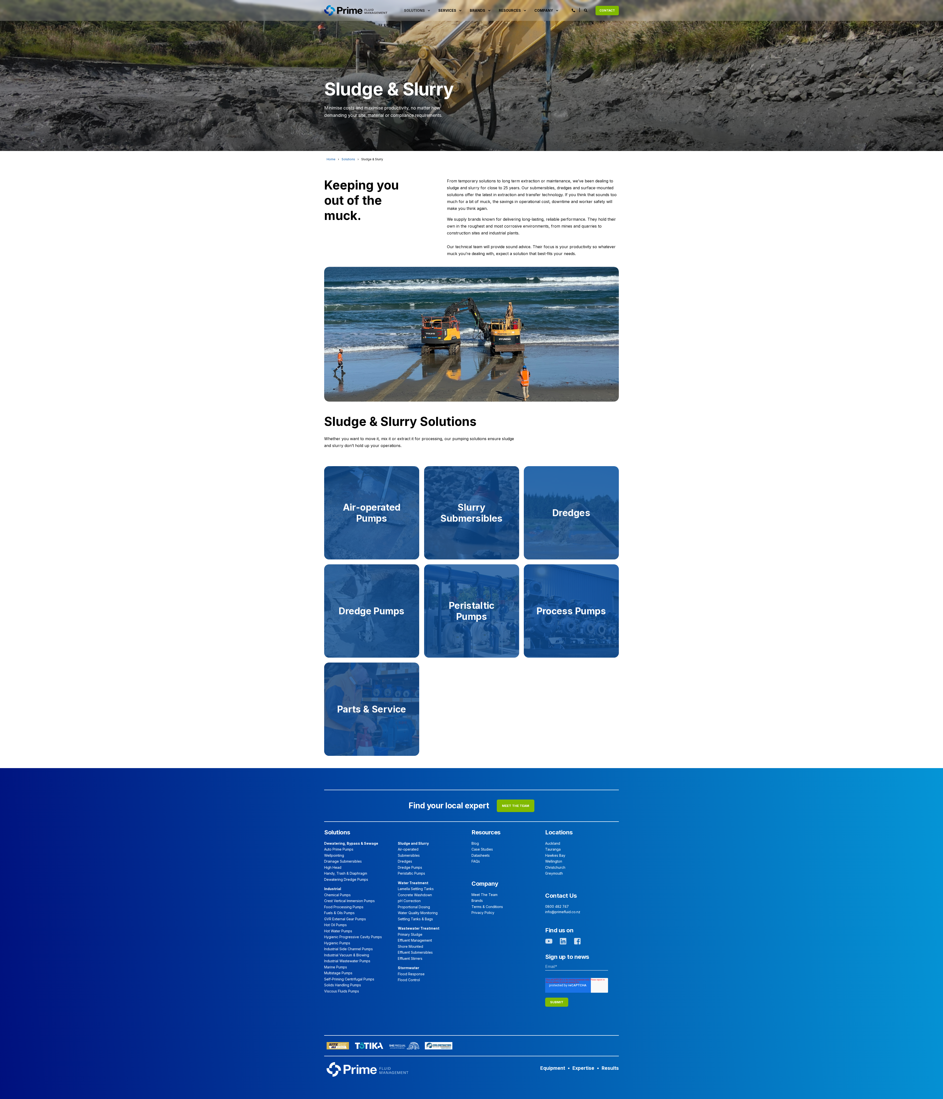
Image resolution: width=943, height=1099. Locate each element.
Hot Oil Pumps (335, 925)
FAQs (476, 861)
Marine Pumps (335, 967)
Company (485, 883)
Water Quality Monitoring (418, 913)
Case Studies (482, 849)
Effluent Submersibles (415, 952)
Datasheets (481, 855)
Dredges (405, 861)
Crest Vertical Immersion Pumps (349, 901)
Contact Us (561, 895)
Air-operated (408, 849)
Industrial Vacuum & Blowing (346, 955)
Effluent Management (415, 940)
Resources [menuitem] (510, 10)
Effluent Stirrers (410, 958)
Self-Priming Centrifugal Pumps (349, 979)
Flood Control (409, 980)
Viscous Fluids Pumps (341, 991)
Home (331, 159)
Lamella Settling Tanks (416, 889)
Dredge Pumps (410, 867)
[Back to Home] (355, 10)
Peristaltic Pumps (411, 873)
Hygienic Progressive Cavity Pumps (353, 937)
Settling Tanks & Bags (415, 919)
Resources (486, 832)
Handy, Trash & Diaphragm (345, 873)
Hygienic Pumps (337, 943)
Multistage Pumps (338, 973)
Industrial (332, 889)
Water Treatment (413, 883)
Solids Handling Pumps (342, 985)
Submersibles (409, 855)
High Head (332, 867)
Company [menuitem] (543, 10)
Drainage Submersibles (343, 861)
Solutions (348, 159)
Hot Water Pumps (338, 931)
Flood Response (411, 974)
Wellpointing (334, 855)
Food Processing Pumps (343, 907)
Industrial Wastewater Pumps (347, 961)
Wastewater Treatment (418, 928)
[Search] (586, 10)
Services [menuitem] (447, 10)
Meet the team (515, 806)
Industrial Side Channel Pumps (348, 949)
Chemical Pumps (337, 895)
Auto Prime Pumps (338, 849)
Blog (475, 843)
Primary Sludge (410, 934)
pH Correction (409, 901)
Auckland (552, 843)
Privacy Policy (483, 912)
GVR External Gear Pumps (345, 919)
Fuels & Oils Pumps (339, 913)
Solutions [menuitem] (414, 10)
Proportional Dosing (414, 907)
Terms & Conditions (487, 907)
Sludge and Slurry (413, 843)
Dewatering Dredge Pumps (346, 879)
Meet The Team (485, 895)
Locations (559, 832)
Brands (477, 900)
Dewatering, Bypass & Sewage (351, 843)
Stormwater (408, 968)
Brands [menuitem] (477, 10)
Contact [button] (607, 10)
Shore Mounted (410, 946)
